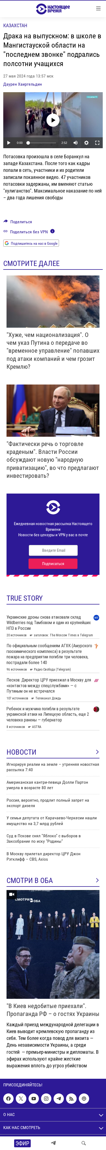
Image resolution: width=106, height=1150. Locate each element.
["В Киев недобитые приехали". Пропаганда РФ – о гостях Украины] (53, 944)
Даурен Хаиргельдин (22, 84)
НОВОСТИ (21, 752)
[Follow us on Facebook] (8, 1098)
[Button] (18, 223)
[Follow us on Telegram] (59, 1098)
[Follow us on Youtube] (34, 1098)
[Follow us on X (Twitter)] (21, 1098)
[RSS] (71, 1098)
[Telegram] (53, 1143)
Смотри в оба (30, 880)
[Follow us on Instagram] (46, 1098)
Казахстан (15, 25)
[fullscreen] (97, 142)
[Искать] (84, 1143)
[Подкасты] (84, 1098)
